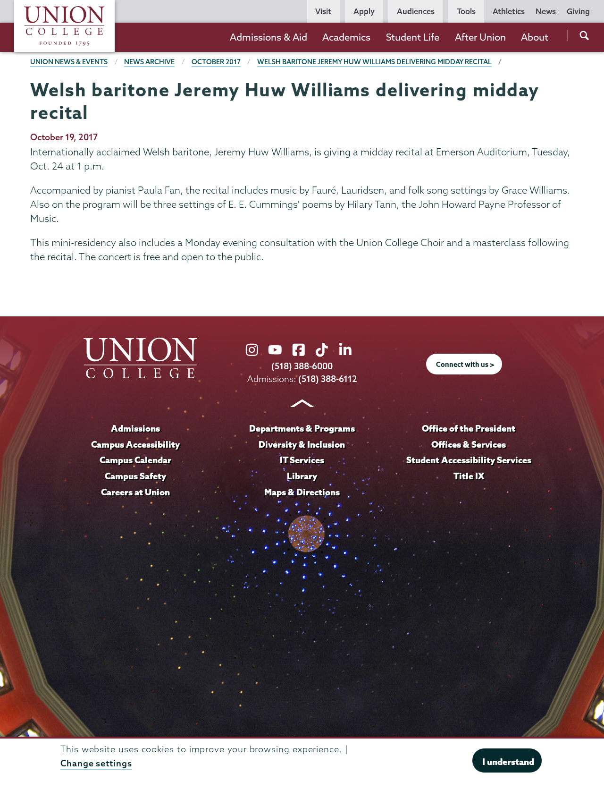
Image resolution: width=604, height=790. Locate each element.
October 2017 (216, 62)
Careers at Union (135, 492)
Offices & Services (468, 444)
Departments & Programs (302, 428)
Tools (466, 11)
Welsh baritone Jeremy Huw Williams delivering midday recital (374, 62)
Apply (364, 11)
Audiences (416, 11)
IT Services (302, 460)
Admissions (135, 428)
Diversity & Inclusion (302, 444)
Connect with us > (465, 364)
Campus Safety (135, 476)
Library (302, 476)
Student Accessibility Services (468, 460)
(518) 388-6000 (302, 366)
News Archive (149, 62)
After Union (480, 37)
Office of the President (468, 428)
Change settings (96, 763)
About (534, 37)
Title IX (468, 476)
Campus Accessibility (135, 444)
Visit (323, 11)
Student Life (412, 37)
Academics (346, 37)
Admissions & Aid (268, 37)
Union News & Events (69, 62)
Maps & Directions (302, 492)
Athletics (509, 11)
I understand (508, 761)
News (546, 11)
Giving (578, 11)
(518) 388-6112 (327, 379)
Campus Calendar (135, 460)
